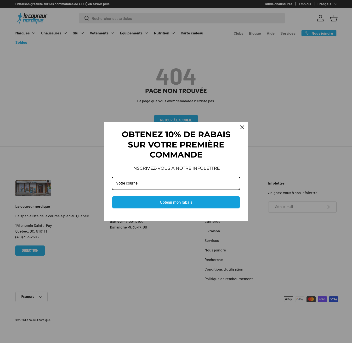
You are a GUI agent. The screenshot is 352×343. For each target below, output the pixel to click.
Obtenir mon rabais (176, 202)
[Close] (242, 127)
